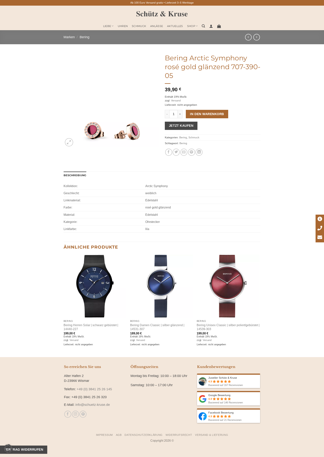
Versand (176, 100)
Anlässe (156, 26)
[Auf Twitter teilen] (176, 152)
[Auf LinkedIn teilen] (199, 152)
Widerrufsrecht (179, 435)
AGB (119, 435)
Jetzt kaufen (181, 125)
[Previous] (64, 305)
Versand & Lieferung (211, 435)
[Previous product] (256, 37)
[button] (211, 26)
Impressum (104, 435)
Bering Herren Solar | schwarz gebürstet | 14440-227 (91, 327)
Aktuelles (175, 26)
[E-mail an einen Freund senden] (183, 152)
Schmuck (139, 26)
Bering (84, 37)
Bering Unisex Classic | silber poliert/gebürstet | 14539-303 (228, 327)
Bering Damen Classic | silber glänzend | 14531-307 (157, 327)
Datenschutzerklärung (143, 435)
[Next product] (248, 37)
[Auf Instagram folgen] (75, 414)
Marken (69, 37)
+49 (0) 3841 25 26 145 (94, 389)
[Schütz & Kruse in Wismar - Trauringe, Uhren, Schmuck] (162, 13)
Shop (191, 26)
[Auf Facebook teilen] (168, 152)
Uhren (123, 26)
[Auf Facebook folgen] (67, 414)
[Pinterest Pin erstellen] (191, 152)
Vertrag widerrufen (23, 449)
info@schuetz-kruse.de (92, 405)
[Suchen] (203, 26)
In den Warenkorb (207, 114)
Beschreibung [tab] (75, 175)
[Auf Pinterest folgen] (83, 414)
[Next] (259, 305)
